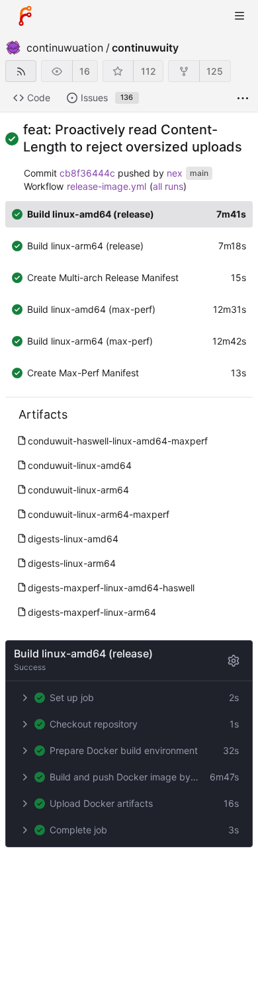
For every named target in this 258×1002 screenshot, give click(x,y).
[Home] (25, 16)
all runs (168, 186)
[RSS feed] (20, 71)
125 (214, 71)
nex (175, 173)
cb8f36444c (87, 173)
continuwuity (145, 47)
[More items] (243, 98)
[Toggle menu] (239, 16)
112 (148, 71)
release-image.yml (106, 186)
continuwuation (64, 47)
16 (84, 71)
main (199, 173)
